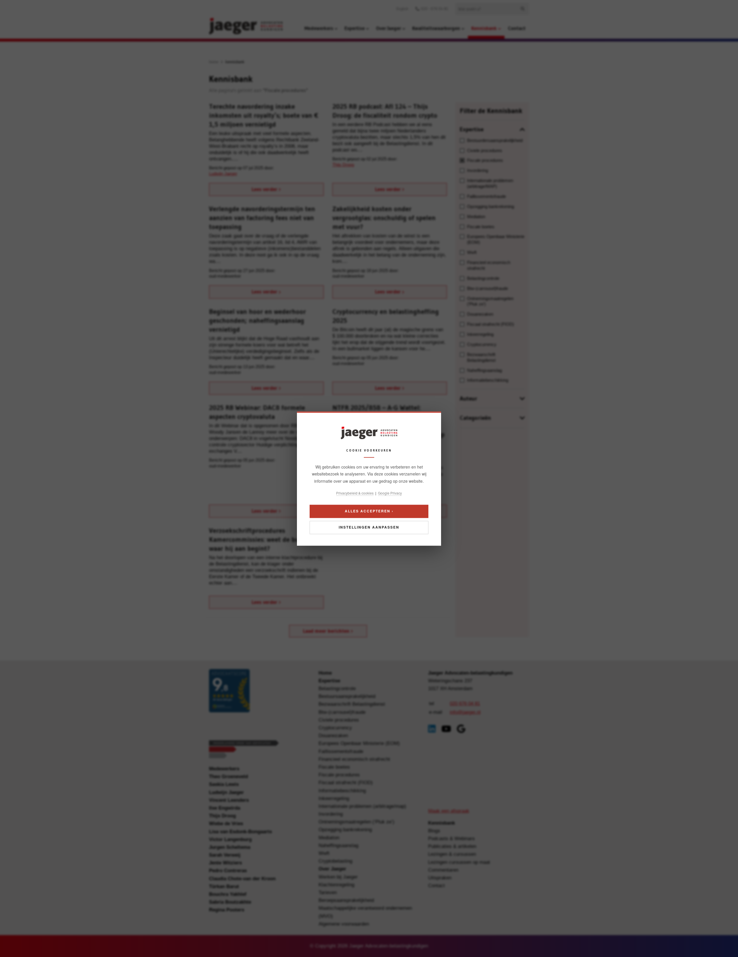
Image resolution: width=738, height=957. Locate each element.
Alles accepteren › (369, 511)
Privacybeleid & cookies (355, 493)
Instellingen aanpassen (369, 527)
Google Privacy (390, 493)
